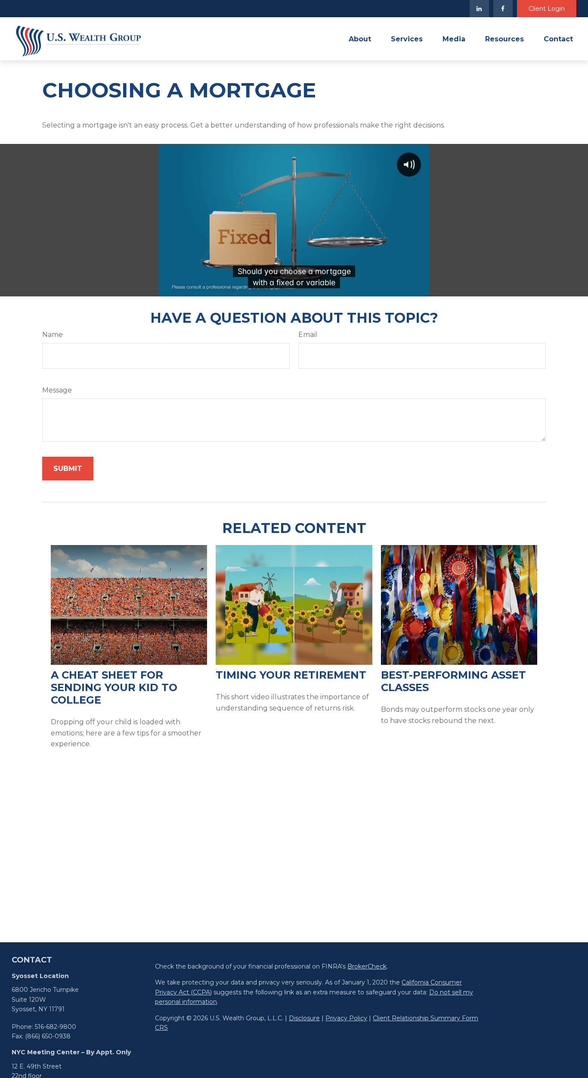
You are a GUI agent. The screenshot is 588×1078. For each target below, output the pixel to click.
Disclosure (304, 1018)
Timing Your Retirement (291, 675)
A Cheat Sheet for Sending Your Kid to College (114, 687)
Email (307, 334)
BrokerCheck (367, 966)
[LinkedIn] (479, 8)
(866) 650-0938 (48, 1036)
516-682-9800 (55, 1027)
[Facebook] (503, 8)
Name (52, 334)
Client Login (547, 8)
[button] (359, 39)
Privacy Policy (346, 1018)
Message (57, 390)
